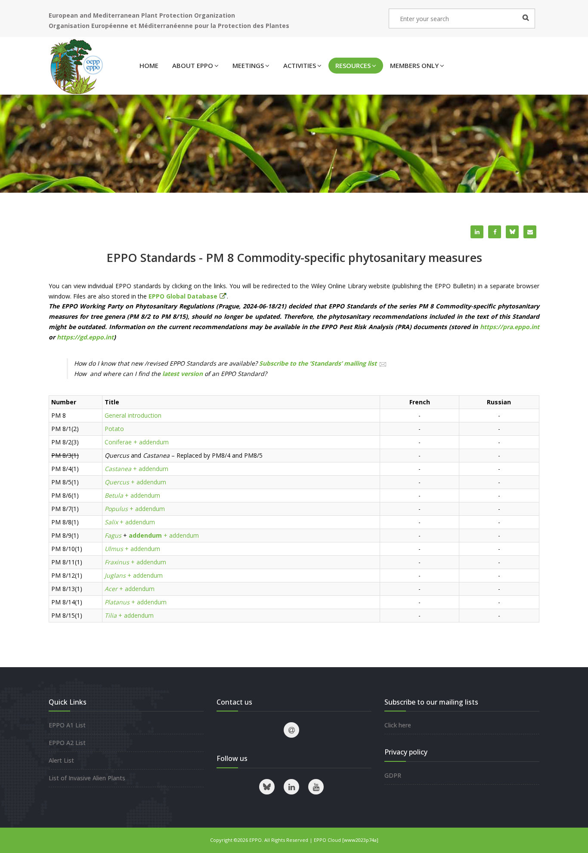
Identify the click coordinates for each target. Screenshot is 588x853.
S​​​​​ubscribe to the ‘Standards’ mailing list (318, 363)
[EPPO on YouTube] (316, 786)
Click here (397, 725)
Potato (114, 429)
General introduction (133, 415)
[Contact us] (291, 730)
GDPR (392, 775)
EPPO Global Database (184, 296)
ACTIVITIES (299, 65)
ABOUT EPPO (192, 65)
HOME (148, 65)
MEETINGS (248, 65)
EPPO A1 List (67, 725)
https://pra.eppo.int (509, 327)
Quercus (117, 482)
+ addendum (151, 442)
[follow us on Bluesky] (267, 786)
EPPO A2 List (67, 743)
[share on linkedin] (476, 231)
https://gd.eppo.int (85, 337)
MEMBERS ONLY (414, 65)
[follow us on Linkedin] (291, 786)
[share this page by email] (529, 231)
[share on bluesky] (512, 231)
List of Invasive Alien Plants (87, 778)
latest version (182, 374)
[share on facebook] (494, 231)
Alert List (61, 760)
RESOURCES (353, 65)
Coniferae (118, 442)
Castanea (118, 469)
